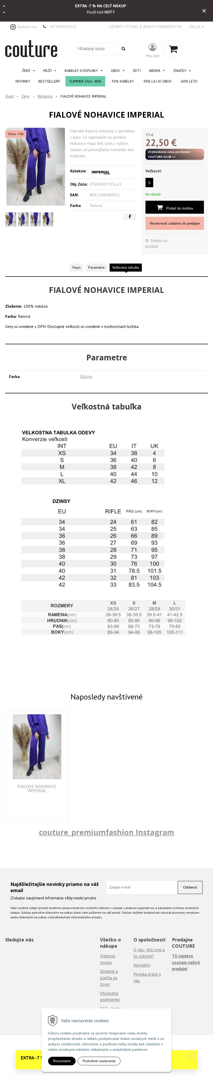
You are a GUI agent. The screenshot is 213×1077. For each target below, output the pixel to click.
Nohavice (45, 96)
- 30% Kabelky (122, 81)
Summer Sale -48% (85, 81)
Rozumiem (62, 1061)
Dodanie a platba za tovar (109, 977)
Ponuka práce (146, 974)
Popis (76, 267)
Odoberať (190, 887)
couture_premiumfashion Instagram (106, 832)
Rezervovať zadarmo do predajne (175, 223)
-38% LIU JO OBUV (156, 81)
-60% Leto (188, 81)
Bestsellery (49, 81)
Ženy (26, 96)
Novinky (23, 81)
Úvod (9, 96)
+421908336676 (62, 26)
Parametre (96, 267)
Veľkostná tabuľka (125, 267)
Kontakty (142, 965)
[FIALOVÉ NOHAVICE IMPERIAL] (35, 167)
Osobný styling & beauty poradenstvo (145, 26)
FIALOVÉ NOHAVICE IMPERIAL (36, 788)
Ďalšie (195, 26)
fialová (86, 376)
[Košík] (173, 49)
